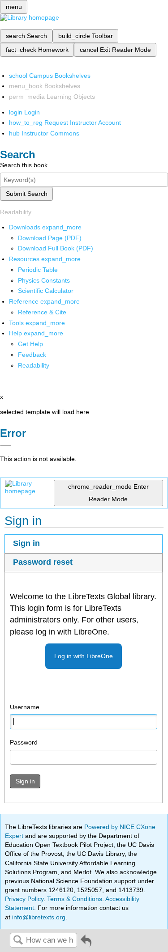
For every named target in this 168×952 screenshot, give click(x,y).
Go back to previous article (86, 944)
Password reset (43, 562)
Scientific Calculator (45, 290)
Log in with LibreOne (83, 656)
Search (18, 941)
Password (24, 742)
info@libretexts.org (37, 917)
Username (24, 707)
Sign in (26, 543)
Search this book (23, 165)
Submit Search (26, 193)
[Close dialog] (5, 445)
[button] (32, 354)
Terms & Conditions (74, 898)
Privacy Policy (24, 898)
